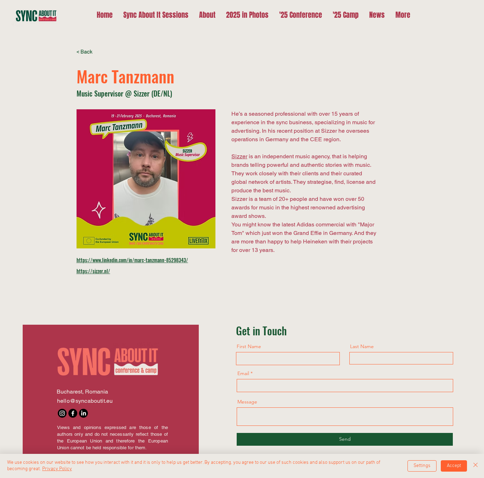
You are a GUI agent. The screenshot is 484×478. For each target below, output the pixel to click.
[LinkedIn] (83, 413)
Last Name (362, 346)
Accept (454, 466)
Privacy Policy (57, 469)
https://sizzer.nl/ (93, 271)
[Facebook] (72, 413)
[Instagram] (62, 413)
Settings (421, 466)
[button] (300, 15)
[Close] (475, 466)
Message (247, 401)
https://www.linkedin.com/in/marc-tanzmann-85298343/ (132, 260)
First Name (249, 346)
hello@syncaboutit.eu (85, 400)
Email (243, 373)
